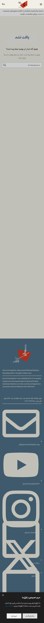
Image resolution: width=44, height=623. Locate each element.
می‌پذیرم (14, 616)
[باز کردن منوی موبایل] (40, 4)
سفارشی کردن (30, 616)
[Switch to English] (3, 4)
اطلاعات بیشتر (9, 606)
